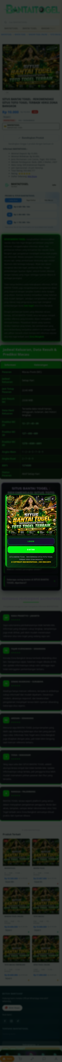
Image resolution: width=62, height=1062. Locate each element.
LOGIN (31, 541)
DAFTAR (31, 549)
